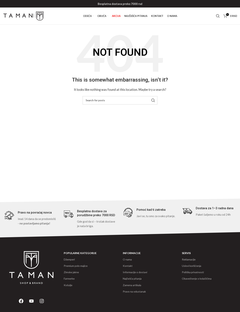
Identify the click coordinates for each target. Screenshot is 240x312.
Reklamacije (189, 259)
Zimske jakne (71, 272)
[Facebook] (21, 301)
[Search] (218, 16)
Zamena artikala (132, 285)
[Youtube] (31, 301)
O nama (127, 259)
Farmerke (69, 278)
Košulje (68, 285)
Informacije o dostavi (135, 272)
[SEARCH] (153, 100)
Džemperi (69, 259)
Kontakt (128, 265)
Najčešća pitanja (132, 278)
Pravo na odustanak (134, 291)
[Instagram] (41, 301)
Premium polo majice (76, 265)
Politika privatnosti (193, 272)
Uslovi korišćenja (191, 265)
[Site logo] (23, 15)
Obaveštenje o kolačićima (197, 278)
